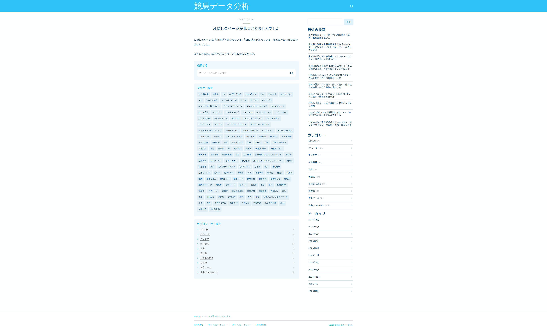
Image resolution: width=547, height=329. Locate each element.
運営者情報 (198, 325)
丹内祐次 (274, 137)
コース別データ (277, 106)
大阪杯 (249, 149)
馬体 (201, 203)
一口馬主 (250, 137)
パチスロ (218, 125)
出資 (226, 143)
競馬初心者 (275, 179)
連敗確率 (232, 197)
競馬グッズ (225, 179)
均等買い (238, 149)
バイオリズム (204, 125)
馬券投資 (245, 203)
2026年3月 (314, 255)
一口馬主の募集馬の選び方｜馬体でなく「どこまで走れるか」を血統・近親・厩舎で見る (330, 123)
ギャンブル (267, 100)
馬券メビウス (220, 203)
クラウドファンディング (256, 106)
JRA (262, 94)
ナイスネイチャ (272, 119)
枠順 (212, 167)
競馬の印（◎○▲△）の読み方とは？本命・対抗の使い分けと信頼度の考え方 (330, 76)
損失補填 (202, 161)
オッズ (243, 100)
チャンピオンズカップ (252, 119)
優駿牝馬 (216, 143)
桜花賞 (257, 167)
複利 (271, 185)
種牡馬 (280, 173)
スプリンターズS (263, 112)
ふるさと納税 (212, 100)
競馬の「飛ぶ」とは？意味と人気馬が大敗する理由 (330, 104)
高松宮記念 (215, 209)
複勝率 (202, 191)
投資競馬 (247, 155)
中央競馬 (262, 137)
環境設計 (276, 167)
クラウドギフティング (233, 106)
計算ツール (213, 191)
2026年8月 (314, 220)
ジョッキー (247, 112)
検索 (349, 22)
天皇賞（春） (261, 149)
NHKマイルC (286, 94)
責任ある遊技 (237, 191)
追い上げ (210, 197)
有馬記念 (245, 161)
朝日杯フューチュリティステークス (268, 161)
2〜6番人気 (204, 94)
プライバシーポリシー (217, 325)
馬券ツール (247, 267)
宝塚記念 (214, 155)
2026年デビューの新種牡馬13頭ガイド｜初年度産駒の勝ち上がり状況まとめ (330, 113)
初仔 (249, 143)
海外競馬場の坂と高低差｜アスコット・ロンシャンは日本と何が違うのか (330, 57)
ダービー (235, 119)
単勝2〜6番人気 (280, 143)
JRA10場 (272, 94)
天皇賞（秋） (276, 149)
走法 (284, 191)
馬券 (208, 203)
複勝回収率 (281, 185)
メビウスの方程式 (285, 131)
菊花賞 (254, 185)
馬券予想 (234, 203)
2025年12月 (315, 277)
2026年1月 (314, 270)
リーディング (204, 137)
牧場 (247, 248)
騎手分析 (202, 209)
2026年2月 (314, 262)
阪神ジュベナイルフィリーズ (276, 197)
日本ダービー (216, 161)
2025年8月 (314, 284)
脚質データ (230, 185)
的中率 (217, 173)
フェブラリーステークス (236, 125)
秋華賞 (270, 173)
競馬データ (238, 179)
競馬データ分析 (221, 6)
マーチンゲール (232, 131)
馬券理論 (257, 203)
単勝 (267, 143)
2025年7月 (314, 291)
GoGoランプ (251, 94)
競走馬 (290, 173)
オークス (254, 100)
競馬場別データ (205, 185)
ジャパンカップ (232, 112)
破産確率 (259, 173)
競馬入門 (263, 179)
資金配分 (274, 191)
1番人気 (247, 229)
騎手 (282, 203)
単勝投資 (202, 149)
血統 (263, 185)
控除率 (288, 155)
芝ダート (243, 185)
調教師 (225, 191)
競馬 (201, 179)
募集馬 (258, 143)
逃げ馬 (221, 197)
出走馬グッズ (237, 143)
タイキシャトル (220, 119)
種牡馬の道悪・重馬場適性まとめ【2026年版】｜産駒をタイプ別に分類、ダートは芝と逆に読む (330, 47)
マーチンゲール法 (250, 131)
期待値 (290, 161)
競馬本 (219, 185)
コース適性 (203, 112)
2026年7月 (314, 227)
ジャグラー (217, 112)
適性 (249, 197)
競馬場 (287, 179)
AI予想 (216, 94)
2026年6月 (314, 234)
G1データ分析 (235, 94)
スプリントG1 (281, 112)
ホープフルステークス (260, 125)
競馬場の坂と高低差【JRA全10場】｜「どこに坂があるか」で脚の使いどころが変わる (330, 67)
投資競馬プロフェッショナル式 (268, 155)
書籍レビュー (231, 161)
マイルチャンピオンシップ (210, 131)
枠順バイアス (245, 167)
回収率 (221, 149)
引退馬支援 (227, 155)
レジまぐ (218, 137)
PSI (200, 100)
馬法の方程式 (270, 203)
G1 (224, 94)
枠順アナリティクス (226, 167)
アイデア (247, 239)
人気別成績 (203, 143)
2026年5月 (314, 241)
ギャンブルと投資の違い (209, 106)
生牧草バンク (204, 173)
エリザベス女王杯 (229, 100)
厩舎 (212, 149)
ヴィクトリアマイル (234, 137)
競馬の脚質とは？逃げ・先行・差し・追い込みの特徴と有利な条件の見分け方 (330, 85)
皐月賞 (241, 173)
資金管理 (263, 191)
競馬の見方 (211, 179)
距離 (201, 197)
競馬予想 (251, 179)
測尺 (266, 167)
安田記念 (202, 155)
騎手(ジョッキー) (247, 272)
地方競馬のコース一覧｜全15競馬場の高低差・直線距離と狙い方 (329, 36)
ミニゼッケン (267, 131)
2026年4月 (314, 248)
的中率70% (229, 173)
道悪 (242, 197)
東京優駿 (202, 167)
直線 (250, 173)
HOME (197, 316)
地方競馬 (247, 244)
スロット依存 (204, 119)
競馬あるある (247, 258)
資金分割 (251, 191)
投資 (237, 155)
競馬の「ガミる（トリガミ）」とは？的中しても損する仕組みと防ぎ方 (330, 95)
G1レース (247, 234)
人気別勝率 (286, 137)
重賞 (257, 197)
